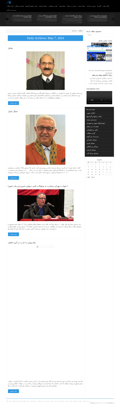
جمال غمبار (13, 111)
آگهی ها (99, 6)
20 (88, 172)
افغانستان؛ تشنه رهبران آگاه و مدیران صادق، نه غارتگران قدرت (48, 16)
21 (92, 172)
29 (95, 174)
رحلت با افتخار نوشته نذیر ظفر (102, 75)
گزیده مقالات (10, 6)
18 (106, 169)
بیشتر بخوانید (13, 103)
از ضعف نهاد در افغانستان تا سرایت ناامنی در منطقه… (73, 16)
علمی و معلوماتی (53, 6)
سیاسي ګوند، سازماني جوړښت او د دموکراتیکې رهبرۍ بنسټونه (98, 16)
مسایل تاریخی (81, 6)
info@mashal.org (110, 402)
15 (95, 169)
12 (110, 166)
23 (99, 172)
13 (88, 169)
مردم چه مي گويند (11, 10)
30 (99, 174)
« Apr (88, 177)
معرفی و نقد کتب (91, 6)
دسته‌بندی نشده (92, 120)
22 (95, 172)
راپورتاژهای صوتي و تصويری (96, 123)
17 (103, 169)
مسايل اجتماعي (43, 6)
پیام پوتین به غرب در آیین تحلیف (22, 242)
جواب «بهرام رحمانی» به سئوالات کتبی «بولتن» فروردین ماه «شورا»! (38, 186)
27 (88, 174)
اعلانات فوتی (106, 6)
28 (92, 174)
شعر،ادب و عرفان (71, 6)
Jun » (93, 177)
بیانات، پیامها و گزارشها (31, 6)
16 (99, 169)
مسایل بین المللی (19, 6)
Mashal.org (74, 30)
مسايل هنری (62, 6)
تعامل (10, 48)
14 (92, 169)
